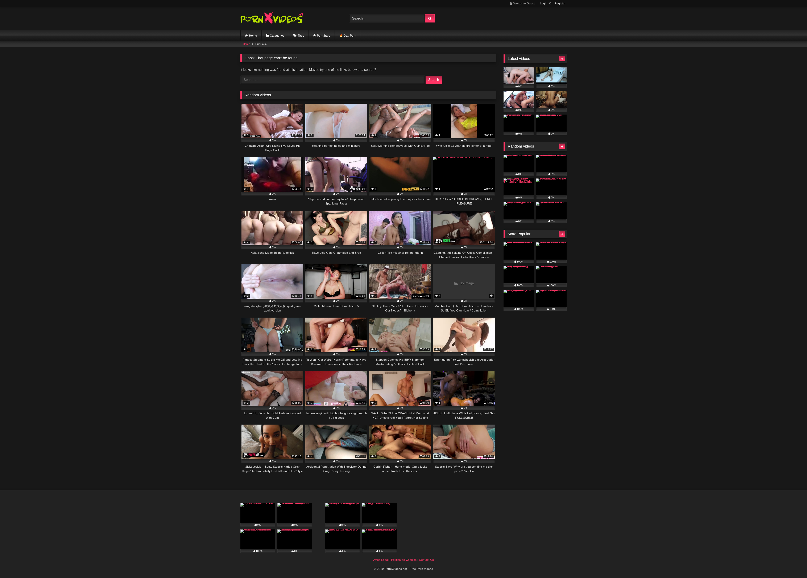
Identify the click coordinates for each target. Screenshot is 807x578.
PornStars (323, 35)
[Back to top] (794, 565)
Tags (301, 35)
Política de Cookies (404, 559)
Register (560, 3)
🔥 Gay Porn (347, 35)
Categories (277, 35)
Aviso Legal (381, 559)
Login (543, 3)
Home (253, 35)
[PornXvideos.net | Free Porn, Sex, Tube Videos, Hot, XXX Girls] (271, 18)
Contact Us (426, 559)
